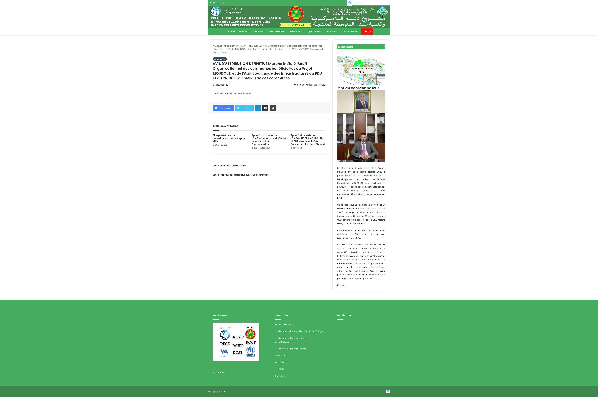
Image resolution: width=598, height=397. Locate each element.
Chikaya (367, 31)
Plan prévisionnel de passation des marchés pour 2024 (229, 138)
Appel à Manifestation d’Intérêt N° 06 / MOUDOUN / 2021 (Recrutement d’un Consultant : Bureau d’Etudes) (308, 140)
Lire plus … (342, 285)
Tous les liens (281, 376)
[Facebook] (349, 3)
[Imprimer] (273, 108)
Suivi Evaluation (276, 31)
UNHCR (281, 355)
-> (276, 324)
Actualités (332, 31)
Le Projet (243, 31)
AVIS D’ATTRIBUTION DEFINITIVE (232, 93)
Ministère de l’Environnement (291, 348)
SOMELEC (282, 362)
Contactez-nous (351, 31)
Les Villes (258, 31)
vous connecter (232, 175)
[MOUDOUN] (299, 17)
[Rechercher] (387, 2)
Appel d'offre (230, 46)
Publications (296, 31)
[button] (342, 70)
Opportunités (314, 31)
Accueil (231, 31)
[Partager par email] (265, 108)
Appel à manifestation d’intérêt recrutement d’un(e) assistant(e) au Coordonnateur (269, 140)
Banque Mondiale (285, 324)
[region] (361, 70)
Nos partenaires (220, 372)
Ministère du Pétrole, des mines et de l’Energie (300, 331)
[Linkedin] (258, 108)
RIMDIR (280, 369)
